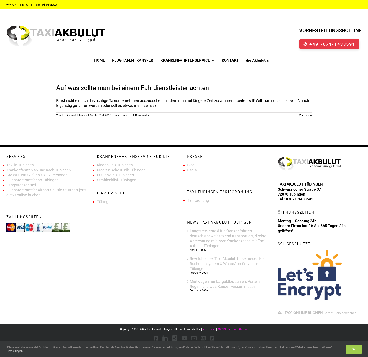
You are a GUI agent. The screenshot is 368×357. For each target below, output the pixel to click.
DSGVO (221, 329)
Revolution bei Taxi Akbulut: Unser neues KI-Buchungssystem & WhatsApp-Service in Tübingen (227, 263)
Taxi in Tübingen (20, 165)
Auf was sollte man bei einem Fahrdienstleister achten (132, 87)
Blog (191, 165)
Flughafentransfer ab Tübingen (32, 180)
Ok (353, 349)
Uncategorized (122, 115)
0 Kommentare (141, 115)
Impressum (209, 329)
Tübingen (105, 201)
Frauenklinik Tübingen (115, 175)
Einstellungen (14, 351)
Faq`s (192, 170)
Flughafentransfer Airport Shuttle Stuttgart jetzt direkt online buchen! (46, 192)
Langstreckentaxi (21, 185)
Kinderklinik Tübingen (115, 165)
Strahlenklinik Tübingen (116, 180)
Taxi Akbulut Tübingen (74, 115)
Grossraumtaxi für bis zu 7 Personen (37, 175)
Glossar (243, 329)
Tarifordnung (198, 200)
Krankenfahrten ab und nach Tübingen (38, 170)
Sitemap (232, 329)
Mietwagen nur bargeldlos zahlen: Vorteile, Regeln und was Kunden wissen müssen (226, 284)
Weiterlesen (305, 115)
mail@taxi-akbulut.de (45, 4)
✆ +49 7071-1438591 (329, 44)
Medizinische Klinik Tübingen (121, 170)
